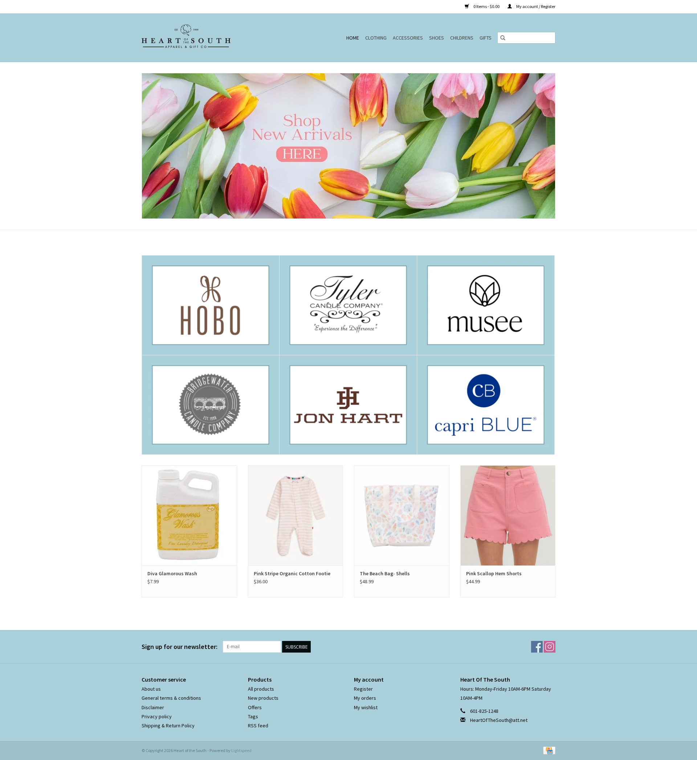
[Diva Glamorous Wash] (189, 515)
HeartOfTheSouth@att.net (498, 720)
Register (363, 689)
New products (263, 698)
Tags (253, 716)
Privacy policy (157, 716)
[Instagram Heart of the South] (549, 647)
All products (261, 689)
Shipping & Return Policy (168, 725)
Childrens (461, 37)
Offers (255, 707)
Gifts (486, 37)
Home (352, 37)
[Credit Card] (548, 750)
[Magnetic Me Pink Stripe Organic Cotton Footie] (295, 515)
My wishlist (366, 707)
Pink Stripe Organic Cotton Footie (292, 573)
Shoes (436, 37)
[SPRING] (348, 145)
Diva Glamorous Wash (172, 573)
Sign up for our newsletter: (179, 646)
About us (151, 689)
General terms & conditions (171, 698)
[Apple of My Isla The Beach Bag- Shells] (401, 515)
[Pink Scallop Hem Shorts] (508, 515)
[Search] (502, 38)
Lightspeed (241, 750)
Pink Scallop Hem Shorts (494, 573)
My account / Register (535, 6)
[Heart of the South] (203, 37)
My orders (365, 698)
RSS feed (258, 725)
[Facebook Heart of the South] (537, 647)
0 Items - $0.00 (486, 6)
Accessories (408, 37)
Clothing (376, 37)
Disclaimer (153, 707)
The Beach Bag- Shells (385, 573)
